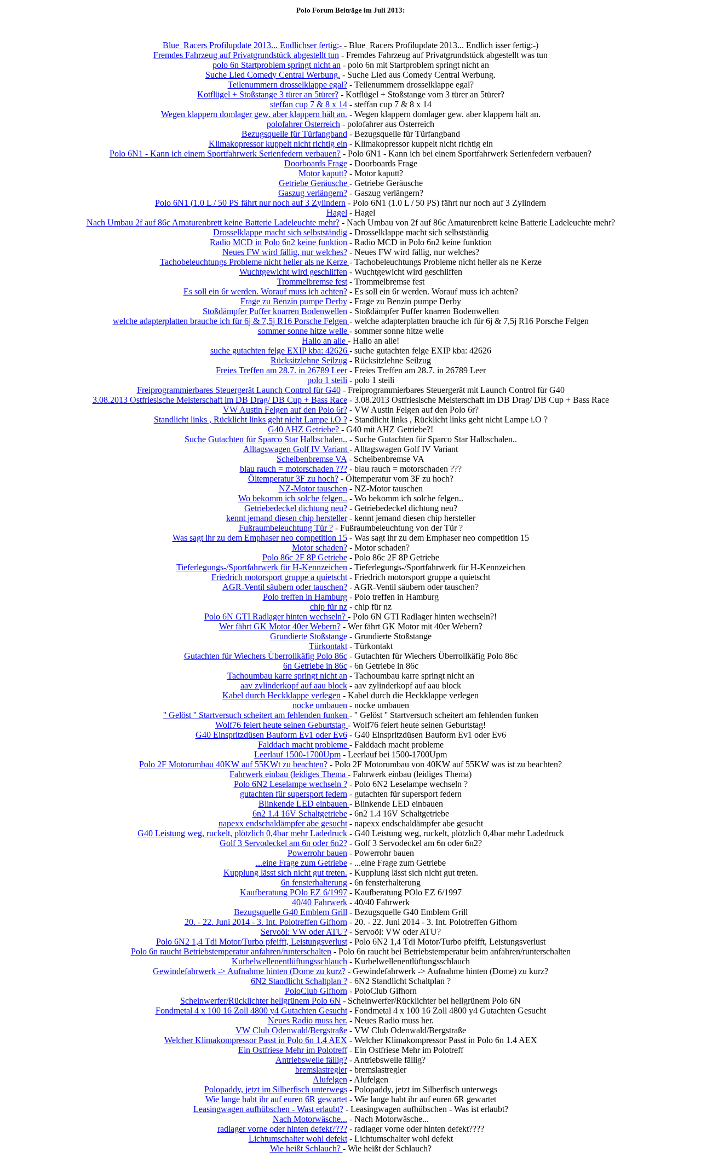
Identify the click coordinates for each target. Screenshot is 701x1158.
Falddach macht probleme (303, 744)
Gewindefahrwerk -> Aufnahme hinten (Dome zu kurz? (249, 971)
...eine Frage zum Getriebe (301, 862)
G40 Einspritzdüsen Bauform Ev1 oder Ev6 (271, 734)
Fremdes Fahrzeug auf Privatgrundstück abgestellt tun (246, 55)
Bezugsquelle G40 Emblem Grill (290, 912)
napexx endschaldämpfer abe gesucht (283, 823)
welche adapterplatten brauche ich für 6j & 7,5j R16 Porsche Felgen (231, 321)
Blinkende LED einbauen (303, 803)
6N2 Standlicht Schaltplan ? (299, 981)
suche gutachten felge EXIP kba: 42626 (279, 350)
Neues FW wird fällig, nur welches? (284, 252)
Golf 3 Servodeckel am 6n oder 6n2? (283, 843)
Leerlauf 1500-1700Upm (297, 754)
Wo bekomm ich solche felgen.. (292, 498)
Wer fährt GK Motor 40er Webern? (280, 626)
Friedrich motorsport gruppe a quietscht (279, 577)
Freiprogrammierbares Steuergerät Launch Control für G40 (239, 390)
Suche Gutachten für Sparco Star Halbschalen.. (266, 439)
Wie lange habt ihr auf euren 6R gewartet (276, 1099)
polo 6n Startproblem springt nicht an (276, 65)
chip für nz (328, 606)
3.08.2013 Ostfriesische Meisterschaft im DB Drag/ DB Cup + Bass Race (220, 399)
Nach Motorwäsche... (310, 1119)
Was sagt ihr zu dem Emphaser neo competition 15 (260, 537)
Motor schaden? (319, 547)
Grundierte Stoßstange (308, 636)
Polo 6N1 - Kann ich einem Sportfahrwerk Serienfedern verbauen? (225, 153)
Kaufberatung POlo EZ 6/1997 (293, 892)
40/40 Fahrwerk (319, 902)
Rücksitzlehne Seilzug (309, 360)
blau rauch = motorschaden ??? (293, 468)
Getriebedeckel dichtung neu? (295, 508)
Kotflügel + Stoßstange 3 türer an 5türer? (267, 94)
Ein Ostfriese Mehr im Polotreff (292, 1050)
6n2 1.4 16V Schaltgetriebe (299, 813)
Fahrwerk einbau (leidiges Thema (288, 774)
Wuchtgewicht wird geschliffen (293, 271)
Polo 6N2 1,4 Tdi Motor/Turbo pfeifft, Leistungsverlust (251, 941)
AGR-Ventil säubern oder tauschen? (284, 587)
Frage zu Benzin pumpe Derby (293, 301)
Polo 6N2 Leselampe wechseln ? (290, 784)
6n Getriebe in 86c (315, 665)
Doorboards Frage (315, 163)
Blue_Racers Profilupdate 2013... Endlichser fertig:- (253, 45)
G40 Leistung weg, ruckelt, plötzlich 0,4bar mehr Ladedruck (242, 833)
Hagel (336, 212)
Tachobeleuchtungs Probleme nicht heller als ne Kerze (254, 262)
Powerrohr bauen (317, 853)
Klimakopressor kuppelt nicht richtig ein (278, 143)
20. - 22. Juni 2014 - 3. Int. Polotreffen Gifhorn (266, 922)
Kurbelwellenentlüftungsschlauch (289, 961)
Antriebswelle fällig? (311, 1059)
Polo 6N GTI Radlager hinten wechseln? (276, 616)
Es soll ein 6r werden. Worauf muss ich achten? (265, 291)
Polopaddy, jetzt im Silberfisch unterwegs (275, 1089)
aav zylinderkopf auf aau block (293, 685)
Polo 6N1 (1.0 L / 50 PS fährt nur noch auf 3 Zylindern (250, 202)
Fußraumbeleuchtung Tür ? (286, 527)
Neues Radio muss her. (307, 1020)
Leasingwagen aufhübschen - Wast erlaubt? (268, 1109)
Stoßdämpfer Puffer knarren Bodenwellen (275, 311)
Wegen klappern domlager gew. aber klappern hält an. (254, 114)
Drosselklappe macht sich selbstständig (280, 232)
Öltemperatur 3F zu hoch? (293, 478)
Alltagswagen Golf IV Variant (296, 449)
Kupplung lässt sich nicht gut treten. (285, 872)
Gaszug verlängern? (312, 193)
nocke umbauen (319, 705)
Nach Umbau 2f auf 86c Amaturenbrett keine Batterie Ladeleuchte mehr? (213, 222)
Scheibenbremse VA (312, 459)
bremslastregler (321, 1069)
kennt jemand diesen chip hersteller (286, 518)
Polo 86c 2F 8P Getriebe (304, 557)
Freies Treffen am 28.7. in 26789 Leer (281, 370)
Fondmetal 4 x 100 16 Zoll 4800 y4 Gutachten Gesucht (251, 1010)
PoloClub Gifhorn (316, 990)
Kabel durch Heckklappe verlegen (281, 695)
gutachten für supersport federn (293, 793)
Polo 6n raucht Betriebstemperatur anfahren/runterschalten (231, 951)
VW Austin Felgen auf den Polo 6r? (285, 409)
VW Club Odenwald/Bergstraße (291, 1030)
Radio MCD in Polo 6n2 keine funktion (278, 242)
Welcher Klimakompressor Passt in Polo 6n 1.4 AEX (255, 1040)
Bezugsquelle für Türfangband (294, 133)
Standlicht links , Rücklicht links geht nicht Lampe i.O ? (250, 419)
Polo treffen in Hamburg (305, 596)
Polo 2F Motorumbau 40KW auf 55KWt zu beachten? (233, 764)
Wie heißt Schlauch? (306, 1148)
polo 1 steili (327, 380)
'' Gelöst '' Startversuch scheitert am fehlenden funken (256, 715)
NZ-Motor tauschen (313, 488)
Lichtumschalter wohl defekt (298, 1138)
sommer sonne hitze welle (303, 330)
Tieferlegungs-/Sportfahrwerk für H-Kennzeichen (261, 567)
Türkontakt (328, 646)
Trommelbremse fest (312, 281)
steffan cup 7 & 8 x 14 (308, 104)
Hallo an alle (325, 340)
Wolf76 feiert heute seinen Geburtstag (281, 724)
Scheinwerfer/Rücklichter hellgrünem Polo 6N (260, 1000)
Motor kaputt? (322, 173)
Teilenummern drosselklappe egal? (287, 84)
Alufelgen (330, 1079)
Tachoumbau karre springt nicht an (287, 675)
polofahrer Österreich (303, 124)
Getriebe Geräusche (314, 183)
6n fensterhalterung (314, 882)
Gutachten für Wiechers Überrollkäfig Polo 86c (265, 656)
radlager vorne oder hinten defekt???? (282, 1128)
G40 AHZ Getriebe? (304, 429)
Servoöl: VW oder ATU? (304, 931)
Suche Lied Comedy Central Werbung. (272, 74)
